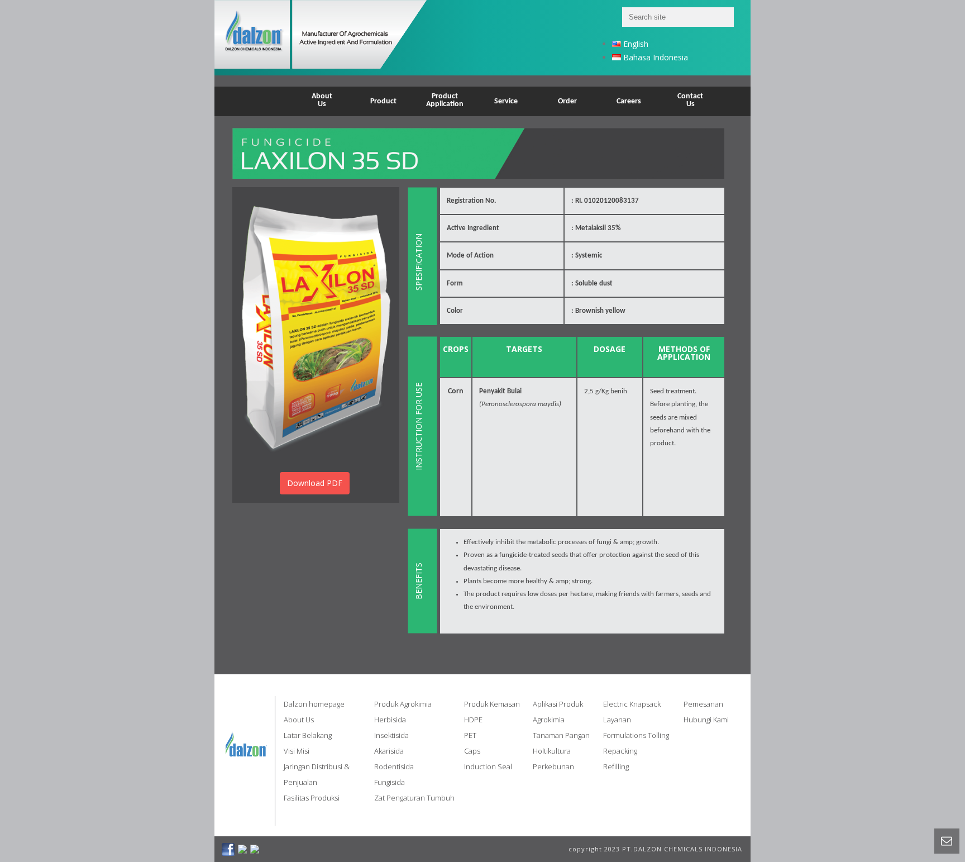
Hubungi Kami (706, 720)
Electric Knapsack (632, 704)
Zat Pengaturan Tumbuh (414, 798)
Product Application (445, 100)
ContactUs (690, 100)
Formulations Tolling (636, 735)
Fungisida (389, 782)
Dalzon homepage (314, 704)
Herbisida (390, 720)
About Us (299, 720)
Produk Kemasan (492, 704)
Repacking (620, 751)
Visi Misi (296, 751)
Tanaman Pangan (561, 735)
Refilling (616, 766)
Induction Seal (488, 766)
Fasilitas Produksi (312, 798)
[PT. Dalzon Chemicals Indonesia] (335, 37)
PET (470, 735)
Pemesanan (703, 704)
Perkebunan (553, 766)
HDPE (473, 720)
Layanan (617, 720)
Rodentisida (394, 766)
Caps (472, 751)
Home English (260, 94)
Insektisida (391, 735)
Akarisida (389, 751)
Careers (629, 101)
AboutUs (322, 100)
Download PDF (314, 483)
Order (567, 101)
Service (506, 101)
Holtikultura (552, 751)
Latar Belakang (308, 735)
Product (383, 101)
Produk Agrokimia (403, 704)
